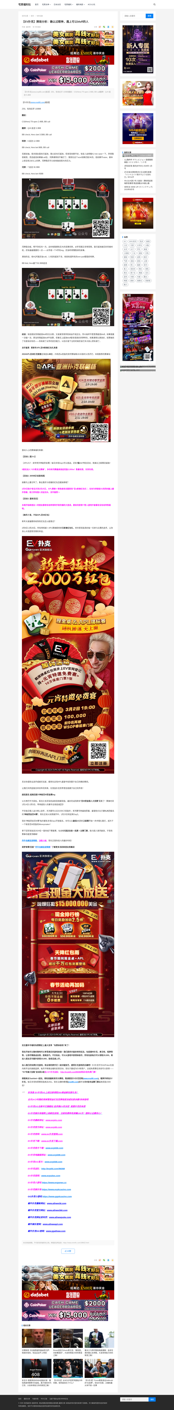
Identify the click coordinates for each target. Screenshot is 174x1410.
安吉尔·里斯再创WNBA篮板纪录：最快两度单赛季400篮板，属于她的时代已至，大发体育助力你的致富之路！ (36, 1382)
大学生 (139, 245)
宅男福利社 (24, 4)
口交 (125, 245)
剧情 (148, 241)
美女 (125, 273)
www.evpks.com (54, 1120)
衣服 (132, 277)
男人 (132, 265)
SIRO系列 (132, 241)
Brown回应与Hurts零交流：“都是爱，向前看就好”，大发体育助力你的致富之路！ (68, 1352)
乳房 (141, 241)
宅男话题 (40, 16)
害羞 (145, 249)
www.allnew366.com (57, 1210)
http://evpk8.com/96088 (70, 1072)
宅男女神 (45, 4)
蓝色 (125, 277)
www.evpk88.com (56, 1155)
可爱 (132, 245)
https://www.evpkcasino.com (56, 1189)
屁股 (140, 253)
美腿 (140, 273)
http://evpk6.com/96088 (53, 1169)
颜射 (132, 281)
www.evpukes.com (50, 1176)
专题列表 (35, 1399)
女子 (132, 249)
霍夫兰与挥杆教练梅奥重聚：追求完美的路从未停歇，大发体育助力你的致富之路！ (99, 1352)
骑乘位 (139, 281)
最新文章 (27, 1399)
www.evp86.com (38, 102)
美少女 (132, 273)
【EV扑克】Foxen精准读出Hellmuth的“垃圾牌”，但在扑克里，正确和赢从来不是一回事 (99, 1382)
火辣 (145, 261)
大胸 (147, 245)
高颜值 (147, 281)
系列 (145, 265)
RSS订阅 (44, 1399)
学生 (138, 249)
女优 (125, 249)
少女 (133, 253)
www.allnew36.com (56, 1203)
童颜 (138, 265)
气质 (125, 261)
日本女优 (57, 4)
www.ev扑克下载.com (52, 1141)
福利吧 (28, 27)
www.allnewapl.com (53, 1224)
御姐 (125, 257)
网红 (140, 269)
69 (125, 241)
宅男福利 (67, 4)
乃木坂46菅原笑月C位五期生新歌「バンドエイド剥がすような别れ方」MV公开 (137, 174)
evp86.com (73, 1082)
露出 (145, 277)
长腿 (138, 277)
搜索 (149, 16)
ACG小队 (91, 4)
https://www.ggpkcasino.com (57, 1196)
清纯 (132, 261)
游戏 (138, 261)
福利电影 (79, 4)
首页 (36, 4)
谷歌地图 (55, 1403)
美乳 (147, 269)
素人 (125, 269)
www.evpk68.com (53, 1162)
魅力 (125, 284)
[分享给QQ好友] (108, 27)
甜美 (125, 265)
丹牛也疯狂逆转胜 (42, 847)
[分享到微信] (104, 27)
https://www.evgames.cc (54, 1182)
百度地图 (49, 1403)
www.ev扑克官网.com (52, 1134)
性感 (132, 257)
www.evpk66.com (54, 1148)
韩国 (125, 281)
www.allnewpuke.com (60, 1217)
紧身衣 (132, 269)
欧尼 (145, 257)
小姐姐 (126, 253)
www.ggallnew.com (55, 1231)
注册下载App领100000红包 (58, 1399)
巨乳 (147, 253)
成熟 (138, 257)
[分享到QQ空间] (112, 27)
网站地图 (42, 1403)
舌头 (147, 273)
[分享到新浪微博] (99, 27)
